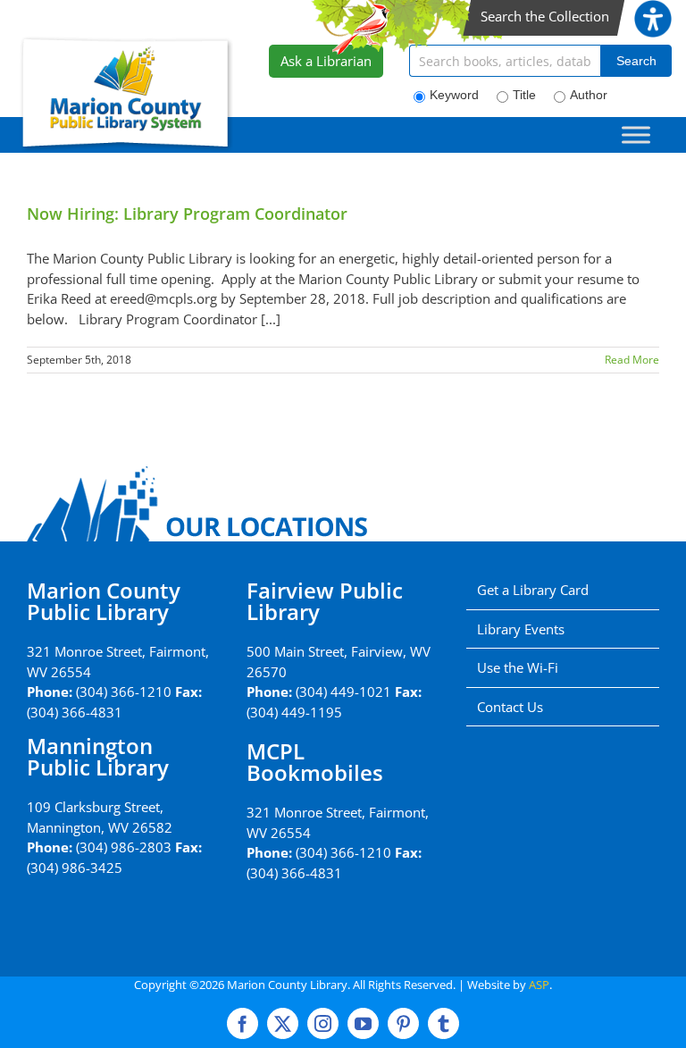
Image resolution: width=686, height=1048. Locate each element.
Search (636, 61)
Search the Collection (545, 16)
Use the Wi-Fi (517, 667)
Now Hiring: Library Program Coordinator (187, 213)
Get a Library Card (533, 590)
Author (588, 95)
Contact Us (510, 707)
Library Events (521, 629)
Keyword (454, 95)
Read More (632, 359)
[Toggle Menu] (636, 134)
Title (524, 95)
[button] (653, 10)
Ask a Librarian (326, 61)
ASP (539, 985)
